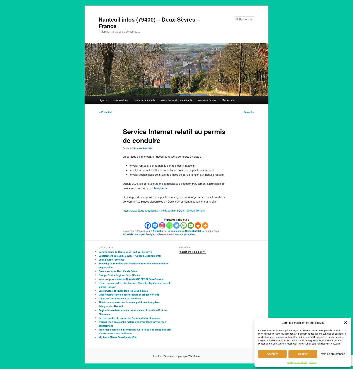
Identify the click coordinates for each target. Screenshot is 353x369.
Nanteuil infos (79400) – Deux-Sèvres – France (149, 22)
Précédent (105, 112)
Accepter (272, 353)
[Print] (198, 225)
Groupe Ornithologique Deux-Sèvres (119, 275)
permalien (189, 234)
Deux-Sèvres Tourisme (111, 259)
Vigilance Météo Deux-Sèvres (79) (117, 337)
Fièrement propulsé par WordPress (181, 356)
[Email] (191, 225)
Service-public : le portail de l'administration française (129, 318)
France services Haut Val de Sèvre (118, 271)
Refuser (303, 353)
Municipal (140, 234)
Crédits (313, 362)
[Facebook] (148, 225)
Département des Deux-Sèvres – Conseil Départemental (130, 255)
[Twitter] (176, 225)
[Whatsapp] (169, 225)
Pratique (150, 234)
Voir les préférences (333, 353)
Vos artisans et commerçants (176, 100)
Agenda (103, 100)
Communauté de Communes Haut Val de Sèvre (125, 252)
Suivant (249, 112)
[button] (345, 322)
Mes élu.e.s (228, 100)
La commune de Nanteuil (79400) (185, 231)
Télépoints (160, 188)
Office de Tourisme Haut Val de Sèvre (120, 298)
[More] (205, 225)
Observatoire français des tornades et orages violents (129, 294)
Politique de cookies (297, 362)
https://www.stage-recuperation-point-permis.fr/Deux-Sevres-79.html (164, 210)
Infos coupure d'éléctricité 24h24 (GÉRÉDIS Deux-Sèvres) (131, 279)
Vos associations (207, 100)
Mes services (120, 100)
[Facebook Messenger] (155, 225)
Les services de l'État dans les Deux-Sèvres (123, 290)
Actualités (158, 231)
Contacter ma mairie (144, 100)
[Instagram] (162, 225)
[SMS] (183, 225)
